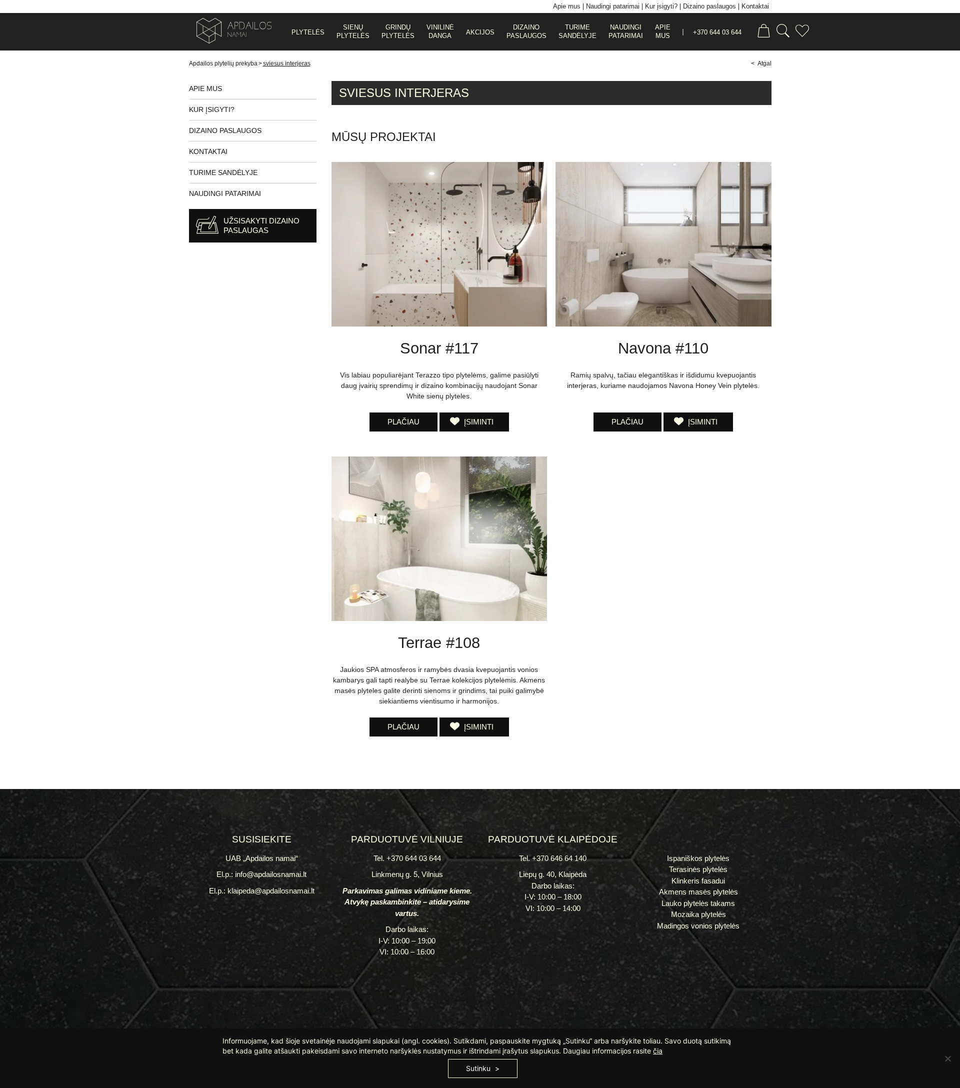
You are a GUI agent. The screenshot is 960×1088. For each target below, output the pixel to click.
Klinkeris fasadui (698, 880)
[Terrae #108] (439, 538)
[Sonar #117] (439, 244)
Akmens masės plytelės (698, 892)
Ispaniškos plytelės (698, 858)
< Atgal (761, 63)
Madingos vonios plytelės (698, 926)
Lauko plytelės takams (698, 903)
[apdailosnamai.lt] (230, 32)
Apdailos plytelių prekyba (223, 63)
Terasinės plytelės (698, 869)
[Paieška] (783, 32)
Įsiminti (478, 422)
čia (657, 1050)
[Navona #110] (663, 244)
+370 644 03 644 (717, 32)
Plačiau (404, 422)
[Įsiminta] (802, 32)
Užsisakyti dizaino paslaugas (262, 225)
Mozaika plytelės (698, 914)
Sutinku (478, 1068)
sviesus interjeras (286, 63)
